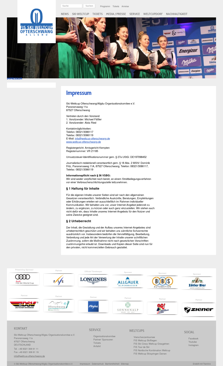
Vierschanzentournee (144, 337)
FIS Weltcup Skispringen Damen (150, 353)
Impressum (85, 363)
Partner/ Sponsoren (103, 339)
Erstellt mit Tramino (202, 363)
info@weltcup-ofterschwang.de (92, 138)
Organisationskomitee (104, 336)
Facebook (193, 338)
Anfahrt (97, 346)
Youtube (193, 341)
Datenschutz (98, 363)
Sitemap (125, 363)
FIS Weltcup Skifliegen (145, 340)
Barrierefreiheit (112, 363)
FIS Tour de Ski (141, 347)
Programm (105, 6)
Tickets (116, 6)
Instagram (194, 345)
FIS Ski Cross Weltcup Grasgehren (151, 343)
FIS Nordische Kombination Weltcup (152, 350)
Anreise (125, 6)
